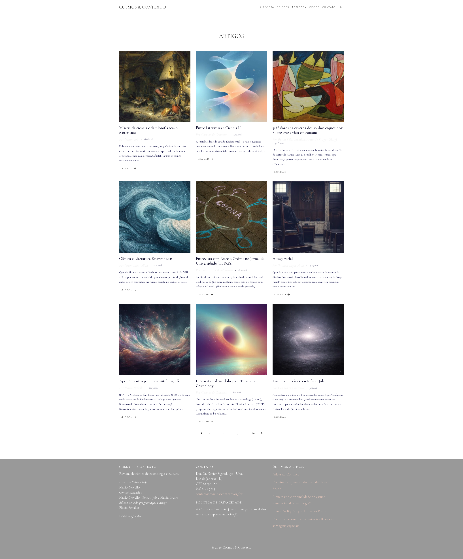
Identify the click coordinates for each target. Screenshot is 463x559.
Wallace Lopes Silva (291, 265)
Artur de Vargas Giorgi (322, 139)
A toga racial (283, 258)
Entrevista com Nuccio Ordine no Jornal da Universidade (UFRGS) (230, 261)
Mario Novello (134, 388)
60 (253, 433)
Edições (283, 7)
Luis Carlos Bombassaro (217, 270)
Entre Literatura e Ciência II (218, 128)
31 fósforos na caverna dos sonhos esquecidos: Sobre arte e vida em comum (308, 130)
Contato (329, 7)
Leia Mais (127, 168)
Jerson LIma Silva (136, 265)
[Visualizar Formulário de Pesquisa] (341, 7)
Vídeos (314, 7)
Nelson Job (131, 139)
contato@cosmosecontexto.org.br (219, 494)
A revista (267, 7)
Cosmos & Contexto (214, 135)
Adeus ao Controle (286, 474)
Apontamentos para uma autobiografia (150, 381)
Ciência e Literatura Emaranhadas (145, 258)
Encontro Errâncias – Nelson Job (298, 381)
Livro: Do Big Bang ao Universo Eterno (300, 511)
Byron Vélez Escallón (291, 139)
